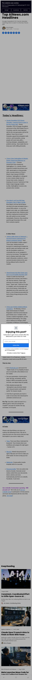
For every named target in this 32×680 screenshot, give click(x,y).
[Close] (29, 325)
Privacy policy (12, 350)
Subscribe (16, 345)
